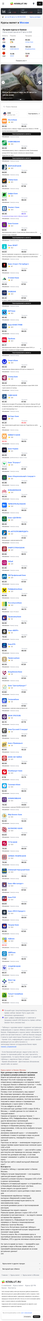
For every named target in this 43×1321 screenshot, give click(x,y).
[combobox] (10, 114)
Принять (37, 1317)
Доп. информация (26, 1313)
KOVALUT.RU (20, 3)
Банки (4, 1288)
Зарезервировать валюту (21, 134)
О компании (6, 1285)
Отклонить (28, 1317)
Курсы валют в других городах (13, 1263)
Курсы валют (18, 1285)
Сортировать (33, 113)
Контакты (12, 1288)
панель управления (8, 1047)
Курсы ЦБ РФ (30, 1285)
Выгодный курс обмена (11, 1269)
